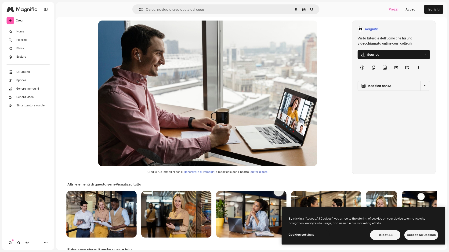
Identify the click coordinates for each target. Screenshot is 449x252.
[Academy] (18, 242)
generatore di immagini (199, 172)
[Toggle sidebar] (46, 9)
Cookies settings (301, 235)
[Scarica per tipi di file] (425, 54)
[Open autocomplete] (139, 9)
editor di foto (259, 172)
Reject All (385, 235)
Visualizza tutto (128, 184)
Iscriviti (434, 9)
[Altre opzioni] (418, 67)
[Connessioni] (10, 242)
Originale (129, 29)
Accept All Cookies (421, 235)
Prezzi (393, 9)
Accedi (411, 9)
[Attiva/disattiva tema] (27, 242)
